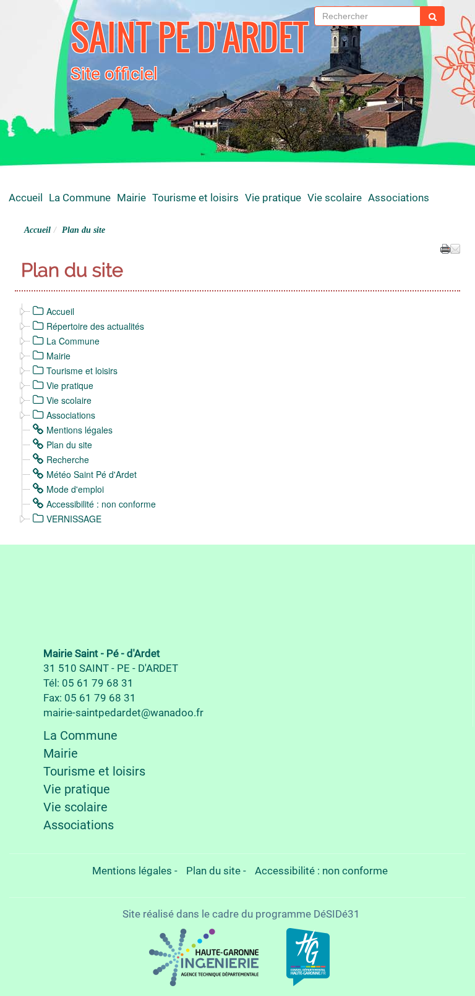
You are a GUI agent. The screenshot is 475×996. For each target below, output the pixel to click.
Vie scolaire (334, 197)
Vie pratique (273, 197)
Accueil (26, 197)
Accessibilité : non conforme (101, 504)
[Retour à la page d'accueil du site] (44, 46)
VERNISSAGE (73, 519)
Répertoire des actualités (95, 326)
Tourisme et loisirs (195, 197)
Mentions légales (79, 430)
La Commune (80, 197)
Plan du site (69, 444)
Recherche (67, 459)
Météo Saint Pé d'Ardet (91, 474)
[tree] (237, 415)
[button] (455, 247)
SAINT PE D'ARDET (189, 37)
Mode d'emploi (75, 489)
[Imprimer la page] (445, 247)
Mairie (131, 197)
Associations (398, 197)
